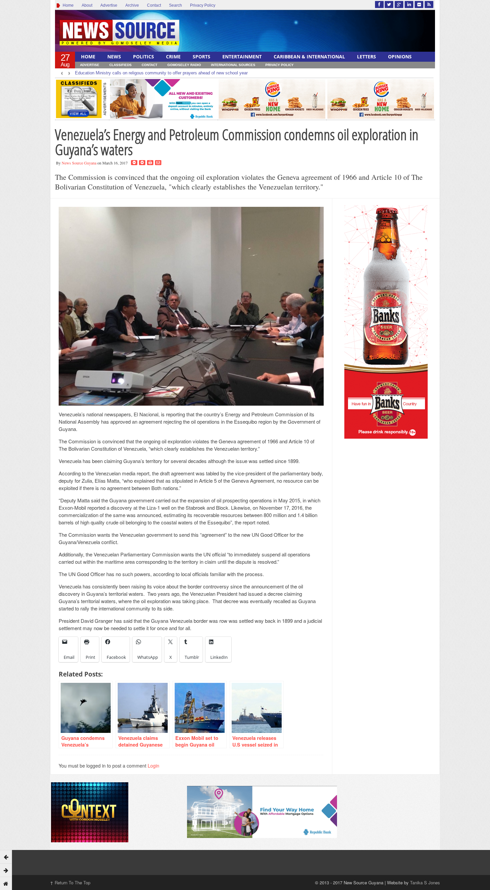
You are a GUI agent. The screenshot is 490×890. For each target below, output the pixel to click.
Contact (154, 5)
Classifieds (120, 65)
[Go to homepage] (6, 883)
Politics (143, 56)
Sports (201, 56)
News (114, 56)
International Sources (233, 65)
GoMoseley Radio (184, 65)
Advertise (108, 5)
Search (175, 5)
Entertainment (242, 56)
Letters (366, 56)
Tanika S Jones (425, 882)
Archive (132, 5)
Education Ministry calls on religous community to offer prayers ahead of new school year (161, 72)
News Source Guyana (79, 162)
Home (67, 5)
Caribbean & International (309, 56)
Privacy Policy (202, 5)
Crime (173, 56)
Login (153, 765)
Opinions (400, 56)
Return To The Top (70, 882)
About (87, 5)
